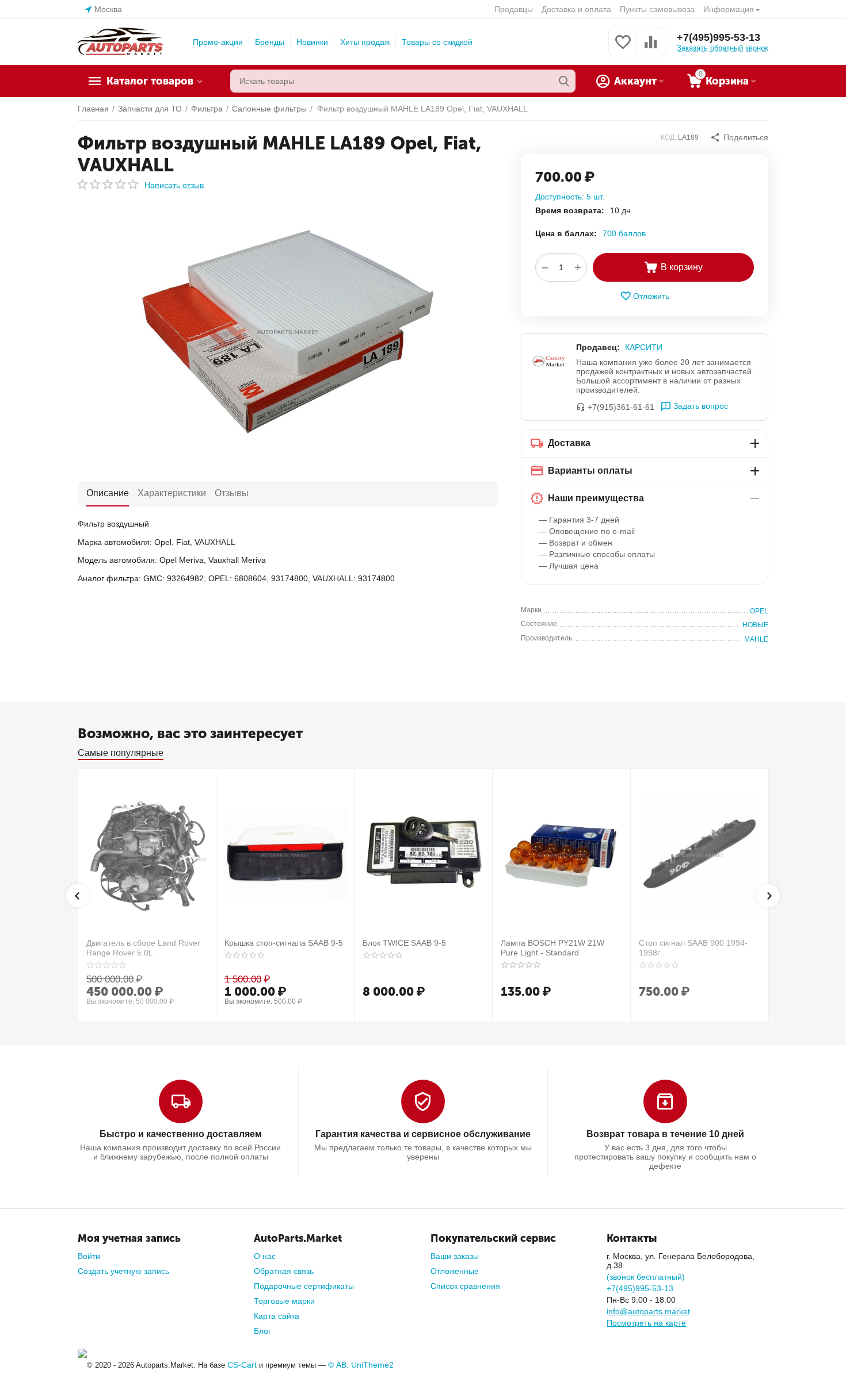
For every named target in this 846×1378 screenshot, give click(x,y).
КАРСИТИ (643, 347)
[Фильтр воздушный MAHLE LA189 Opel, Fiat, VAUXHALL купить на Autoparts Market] (288, 331)
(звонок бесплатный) (646, 1276)
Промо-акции (218, 42)
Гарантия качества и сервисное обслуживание (423, 1134)
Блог (262, 1330)
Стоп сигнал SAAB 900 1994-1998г (693, 947)
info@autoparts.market (648, 1311)
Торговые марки (284, 1301)
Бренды (269, 42)
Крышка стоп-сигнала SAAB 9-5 (283, 942)
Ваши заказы (454, 1256)
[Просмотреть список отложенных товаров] (622, 48)
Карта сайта (276, 1316)
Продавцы (513, 9)
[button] (739, 137)
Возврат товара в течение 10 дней (665, 1134)
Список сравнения (465, 1286)
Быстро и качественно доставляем (181, 1134)
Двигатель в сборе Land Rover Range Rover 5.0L (143, 947)
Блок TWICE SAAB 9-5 (404, 942)
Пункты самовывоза (657, 9)
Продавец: (598, 347)
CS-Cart (242, 1364)
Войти (89, 1256)
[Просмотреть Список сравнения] (651, 48)
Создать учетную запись (123, 1271)
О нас (265, 1256)
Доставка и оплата (576, 9)
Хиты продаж (365, 42)
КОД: (668, 137)
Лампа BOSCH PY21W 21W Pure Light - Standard (552, 947)
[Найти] (564, 81)
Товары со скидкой (437, 42)
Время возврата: (569, 210)
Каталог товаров (149, 81)
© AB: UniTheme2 (361, 1364)
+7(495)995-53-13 (718, 37)
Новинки (312, 42)
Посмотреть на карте (646, 1322)
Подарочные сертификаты (304, 1286)
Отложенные (454, 1271)
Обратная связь (284, 1271)
